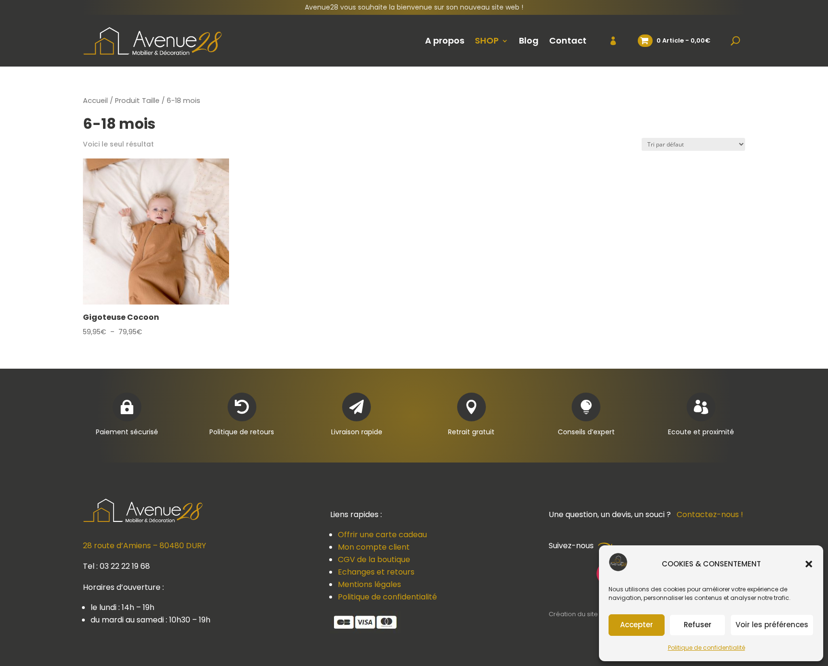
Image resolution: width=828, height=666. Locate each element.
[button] (809, 564)
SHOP (487, 40)
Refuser (698, 625)
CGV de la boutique (374, 559)
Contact (567, 40)
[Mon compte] (607, 41)
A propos (444, 40)
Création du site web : (583, 614)
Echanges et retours (376, 571)
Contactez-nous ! (710, 514)
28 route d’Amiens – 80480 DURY (144, 545)
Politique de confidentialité (706, 647)
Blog (529, 40)
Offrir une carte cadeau (382, 534)
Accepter (636, 625)
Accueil (95, 100)
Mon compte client (374, 547)
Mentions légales (369, 584)
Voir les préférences (772, 625)
